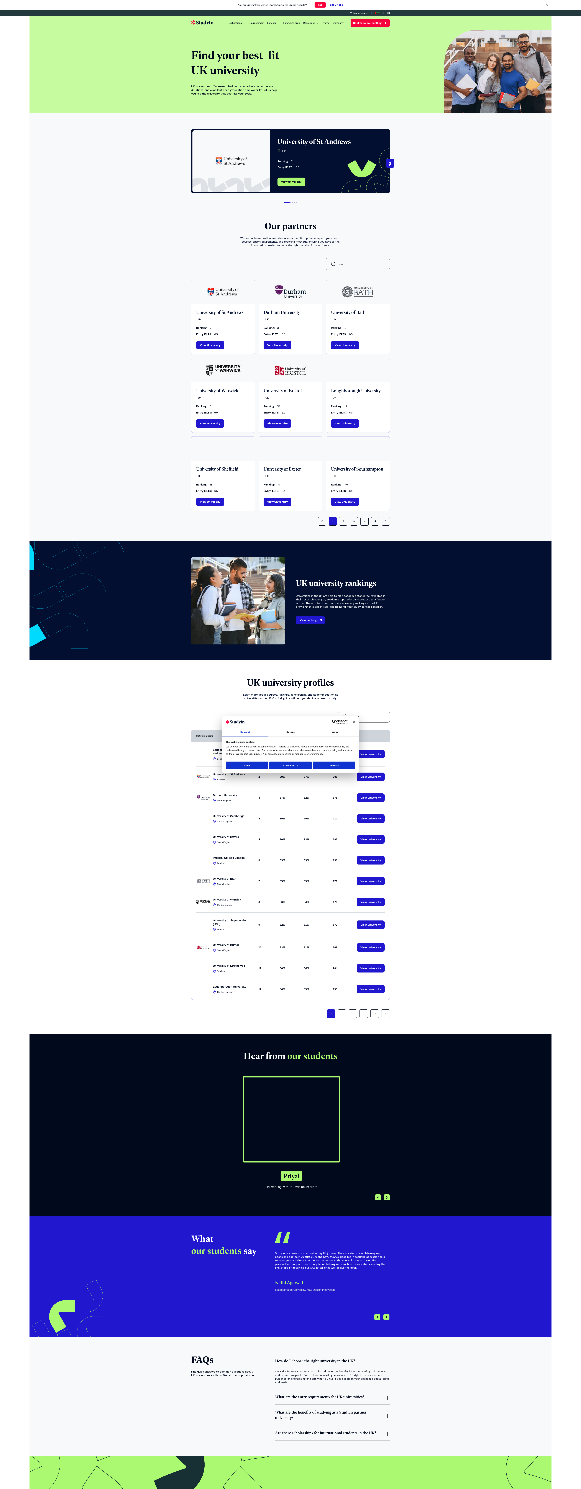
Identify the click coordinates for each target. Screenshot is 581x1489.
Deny (247, 765)
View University (210, 345)
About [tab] (336, 732)
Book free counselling (367, 23)
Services (271, 23)
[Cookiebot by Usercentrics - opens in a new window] (334, 722)
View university (291, 182)
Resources (309, 23)
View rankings (309, 621)
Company (338, 23)
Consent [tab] (245, 732)
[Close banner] (354, 722)
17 (374, 1014)
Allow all (334, 765)
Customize (288, 765)
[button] (287, 202)
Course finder (256, 23)
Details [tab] (290, 732)
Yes (320, 5)
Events (326, 23)
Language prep (291, 23)
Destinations (235, 23)
